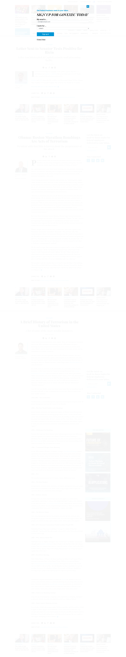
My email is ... (42, 19)
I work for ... (41, 25)
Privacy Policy (41, 39)
